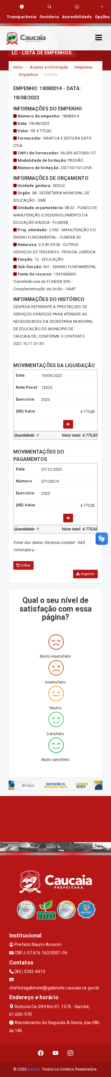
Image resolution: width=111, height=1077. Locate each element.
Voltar (25, 565)
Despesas (83, 67)
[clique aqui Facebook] (40, 1053)
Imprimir (87, 574)
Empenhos (28, 74)
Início (18, 67)
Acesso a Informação (49, 67)
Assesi (33, 1069)
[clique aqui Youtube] (55, 1053)
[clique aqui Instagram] (70, 1053)
